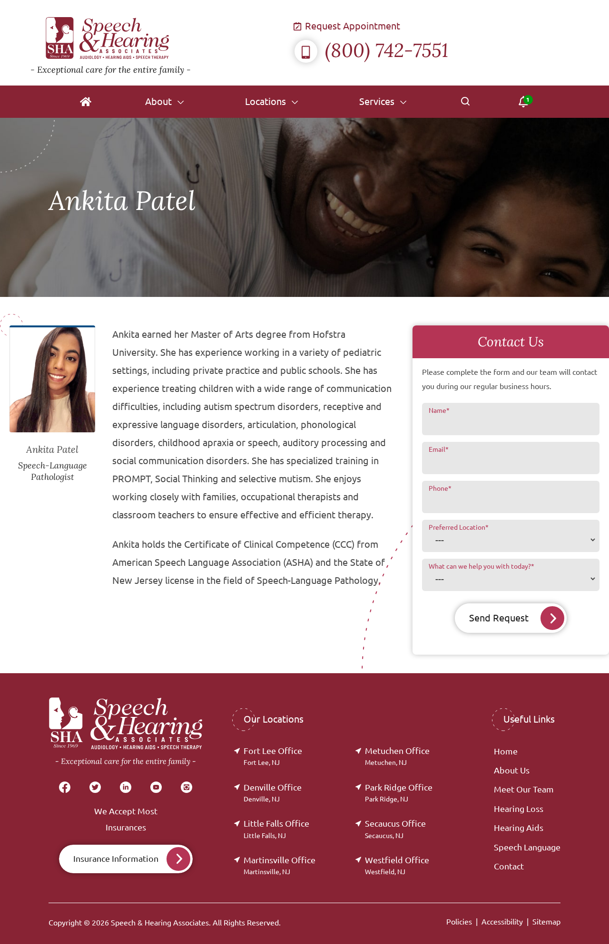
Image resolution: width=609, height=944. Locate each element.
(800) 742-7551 (386, 50)
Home (506, 751)
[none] (165, 102)
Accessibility (502, 921)
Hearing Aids (518, 827)
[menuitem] (86, 102)
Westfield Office (397, 865)
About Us (512, 770)
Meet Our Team (524, 789)
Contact (509, 866)
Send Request (499, 617)
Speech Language (527, 847)
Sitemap (546, 921)
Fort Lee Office (273, 756)
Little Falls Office (276, 829)
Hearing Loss (518, 808)
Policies (459, 921)
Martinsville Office (279, 865)
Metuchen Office (397, 756)
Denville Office (273, 792)
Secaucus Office (395, 829)
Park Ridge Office (398, 792)
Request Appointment (351, 25)
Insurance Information (115, 858)
